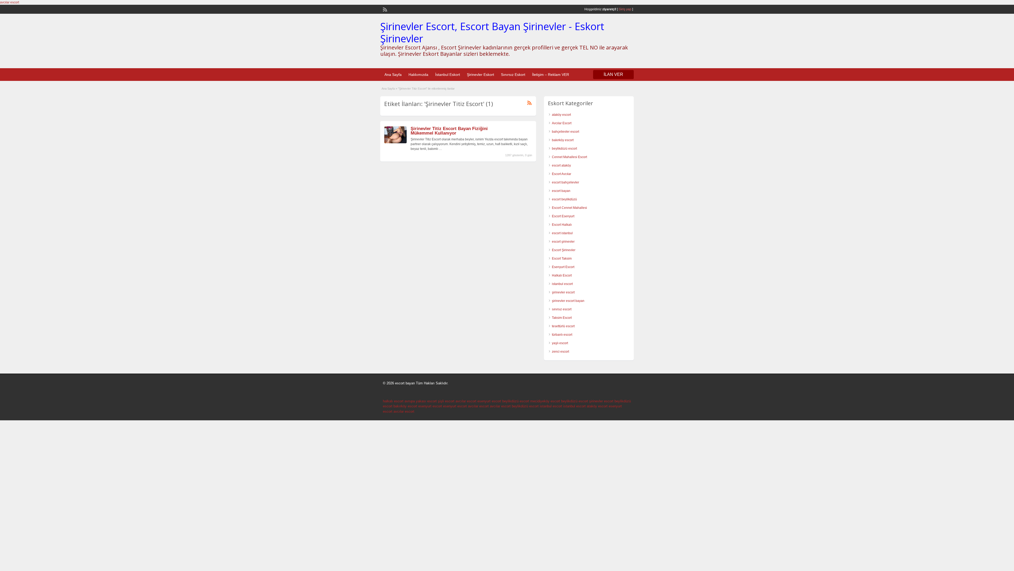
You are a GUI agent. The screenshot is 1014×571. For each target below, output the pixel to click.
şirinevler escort (563, 292)
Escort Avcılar (561, 174)
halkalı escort (393, 401)
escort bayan (561, 191)
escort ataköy (561, 165)
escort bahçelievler (565, 182)
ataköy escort (561, 115)
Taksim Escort (562, 318)
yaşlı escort (560, 343)
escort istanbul (562, 233)
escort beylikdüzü (564, 199)
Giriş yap (625, 9)
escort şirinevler (563, 241)
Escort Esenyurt (563, 216)
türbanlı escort (562, 335)
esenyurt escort (489, 401)
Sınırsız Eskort (513, 74)
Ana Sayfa (393, 74)
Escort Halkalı (562, 225)
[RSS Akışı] (384, 9)
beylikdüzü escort (564, 148)
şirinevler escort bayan (568, 301)
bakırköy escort (563, 140)
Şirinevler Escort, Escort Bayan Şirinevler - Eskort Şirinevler (492, 32)
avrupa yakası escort (421, 401)
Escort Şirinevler (563, 250)
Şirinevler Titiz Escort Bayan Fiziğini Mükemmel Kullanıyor (449, 131)
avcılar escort (9, 2)
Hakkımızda (418, 74)
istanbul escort (562, 284)
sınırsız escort (561, 309)
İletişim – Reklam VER (550, 74)
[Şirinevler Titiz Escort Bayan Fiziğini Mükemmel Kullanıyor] (395, 142)
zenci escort (560, 351)
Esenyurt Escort (563, 267)
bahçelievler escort (565, 131)
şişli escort (446, 401)
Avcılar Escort (561, 123)
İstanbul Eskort (447, 74)
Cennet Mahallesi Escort (569, 157)
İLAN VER (613, 74)
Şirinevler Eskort (480, 74)
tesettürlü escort (563, 326)
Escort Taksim (562, 258)
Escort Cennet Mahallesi (569, 208)
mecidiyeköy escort (545, 401)
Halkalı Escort (562, 275)
